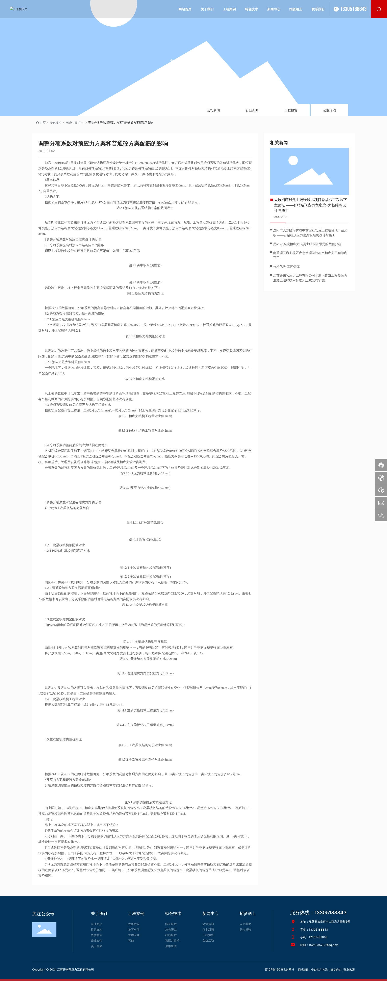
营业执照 (349, 969)
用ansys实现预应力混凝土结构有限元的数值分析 (307, 244)
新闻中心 (193, 63)
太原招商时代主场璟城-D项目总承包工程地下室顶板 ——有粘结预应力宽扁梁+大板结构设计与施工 (310, 205)
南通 (325, 969)
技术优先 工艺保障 (286, 266)
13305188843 (353, 9)
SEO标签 (335, 969)
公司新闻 (213, 110)
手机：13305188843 (314, 929)
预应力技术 (73, 122)
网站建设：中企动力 (310, 969)
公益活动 (329, 110)
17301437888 (318, 937)
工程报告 (290, 110)
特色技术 (55, 122)
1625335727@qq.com (323, 945)
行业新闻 (252, 110)
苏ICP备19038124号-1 (279, 969)
